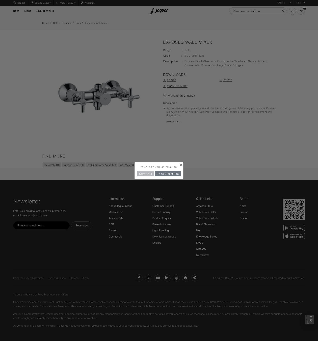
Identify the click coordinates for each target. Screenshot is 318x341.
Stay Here (145, 173)
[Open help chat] (309, 319)
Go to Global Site (168, 173)
